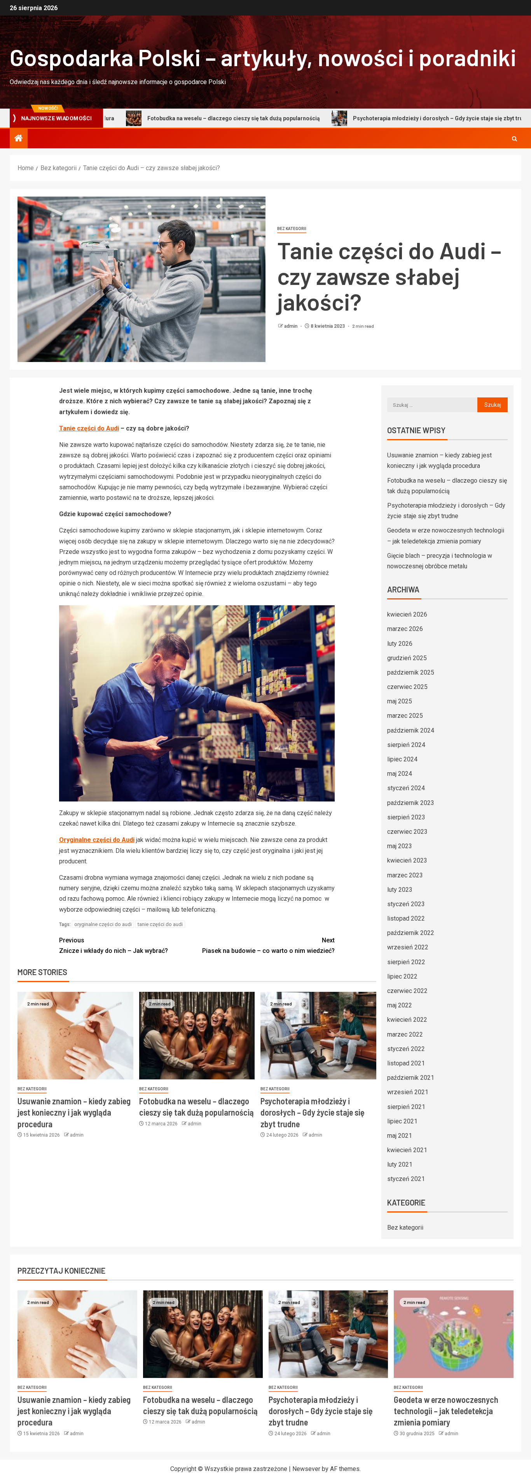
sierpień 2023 (406, 817)
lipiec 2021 (402, 1121)
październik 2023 (410, 803)
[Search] (514, 138)
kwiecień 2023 (407, 860)
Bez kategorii (291, 229)
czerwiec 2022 (407, 991)
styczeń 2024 (406, 788)
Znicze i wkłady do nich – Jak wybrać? (113, 945)
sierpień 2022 (406, 962)
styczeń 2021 (406, 1179)
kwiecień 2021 (407, 1150)
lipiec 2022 (402, 976)
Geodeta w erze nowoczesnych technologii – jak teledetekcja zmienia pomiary (446, 1410)
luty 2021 (399, 1164)
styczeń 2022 (406, 1049)
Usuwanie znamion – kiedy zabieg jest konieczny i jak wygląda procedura (74, 1112)
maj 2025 (399, 701)
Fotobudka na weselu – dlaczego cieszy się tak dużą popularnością (173, 118)
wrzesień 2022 (407, 947)
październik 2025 (410, 672)
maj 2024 (399, 773)
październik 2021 (410, 1077)
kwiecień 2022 (407, 1019)
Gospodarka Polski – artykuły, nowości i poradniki (263, 57)
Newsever (306, 1469)
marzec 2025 (405, 715)
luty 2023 (399, 889)
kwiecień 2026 (407, 614)
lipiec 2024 (402, 759)
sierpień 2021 (406, 1107)
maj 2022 (399, 1005)
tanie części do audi (160, 924)
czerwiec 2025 (407, 687)
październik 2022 (410, 933)
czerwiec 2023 (407, 831)
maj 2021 (399, 1135)
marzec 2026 (405, 629)
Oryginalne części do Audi (96, 840)
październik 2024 (410, 730)
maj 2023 (399, 846)
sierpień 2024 (406, 745)
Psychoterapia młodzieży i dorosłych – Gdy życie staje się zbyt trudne (383, 118)
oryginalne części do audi (103, 924)
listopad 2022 (406, 918)
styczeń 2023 (406, 904)
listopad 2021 (406, 1063)
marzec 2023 (405, 875)
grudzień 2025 (407, 658)
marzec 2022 (405, 1034)
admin (291, 326)
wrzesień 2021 (407, 1092)
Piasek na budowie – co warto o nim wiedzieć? (268, 945)
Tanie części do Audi (89, 428)
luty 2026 (399, 643)
